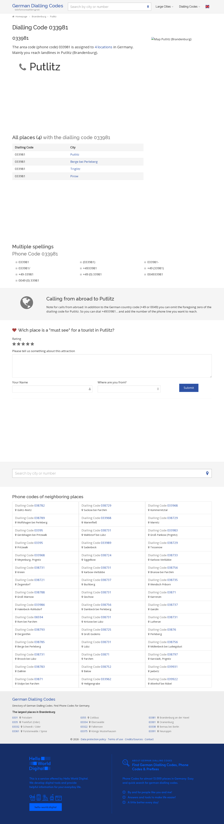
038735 (163, 580)
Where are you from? (112, 382)
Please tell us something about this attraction (43, 351)
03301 (161, 722)
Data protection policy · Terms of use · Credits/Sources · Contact (117, 739)
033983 (163, 530)
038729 (96, 505)
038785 (30, 642)
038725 (96, 629)
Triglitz (75, 169)
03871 (162, 592)
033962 (96, 679)
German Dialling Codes (37, 5)
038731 (96, 530)
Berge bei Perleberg (84, 162)
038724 (96, 555)
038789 (30, 518)
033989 (96, 543)
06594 (29, 617)
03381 (169, 717)
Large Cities (163, 6)
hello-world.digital (46, 807)
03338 (164, 726)
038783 (30, 667)
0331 (22, 717)
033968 (163, 505)
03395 (29, 530)
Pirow (74, 176)
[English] (207, 6)
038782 (30, 505)
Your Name (20, 382)
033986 (30, 605)
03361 (29, 731)
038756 (163, 568)
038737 (96, 580)
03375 (98, 731)
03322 (91, 726)
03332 (26, 726)
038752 (96, 667)
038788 (30, 592)
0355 (89, 717)
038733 (163, 555)
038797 (163, 654)
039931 (163, 667)
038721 (30, 580)
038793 (30, 629)
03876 (162, 629)
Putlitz (74, 154)
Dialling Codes (188, 6)
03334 (92, 722)
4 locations (103, 47)
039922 (163, 679)
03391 (160, 731)
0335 (26, 722)
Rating (16, 339)
